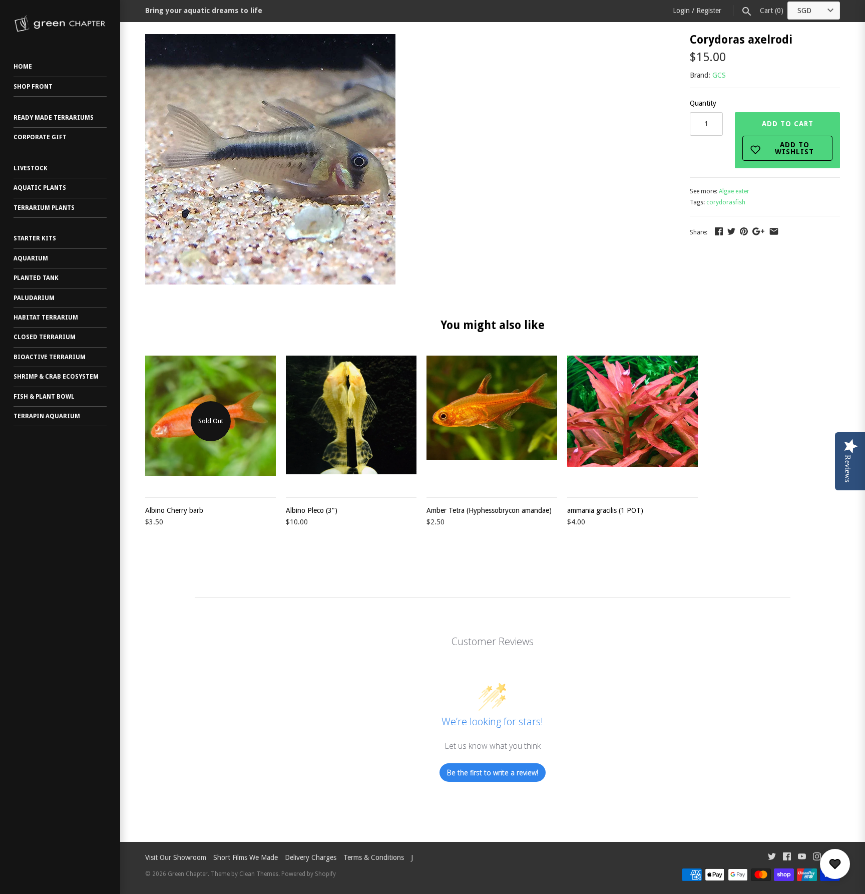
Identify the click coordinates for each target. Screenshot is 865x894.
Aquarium (31, 258)
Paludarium (34, 298)
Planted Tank (36, 277)
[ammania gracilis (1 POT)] (632, 421)
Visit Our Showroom (175, 857)
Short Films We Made (245, 857)
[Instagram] (817, 857)
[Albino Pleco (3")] (351, 421)
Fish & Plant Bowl (44, 396)
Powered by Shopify (308, 873)
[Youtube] (802, 857)
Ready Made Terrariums (54, 117)
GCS (719, 75)
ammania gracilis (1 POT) (605, 510)
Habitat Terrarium (46, 317)
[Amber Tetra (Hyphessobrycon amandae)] (491, 421)
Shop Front (33, 86)
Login (681, 11)
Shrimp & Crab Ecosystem (56, 376)
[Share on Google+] (758, 231)
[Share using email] (774, 231)
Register (708, 11)
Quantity (703, 103)
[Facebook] (787, 857)
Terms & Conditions (373, 857)
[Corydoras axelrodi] (270, 40)
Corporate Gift (40, 137)
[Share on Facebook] (719, 231)
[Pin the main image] (744, 231)
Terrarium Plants (44, 207)
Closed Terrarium (45, 337)
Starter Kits (35, 238)
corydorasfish (725, 202)
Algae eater (734, 191)
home (23, 66)
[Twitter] (772, 857)
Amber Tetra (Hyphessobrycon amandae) (489, 510)
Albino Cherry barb (174, 510)
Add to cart (788, 138)
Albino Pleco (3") (311, 510)
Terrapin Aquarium (47, 416)
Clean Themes (258, 873)
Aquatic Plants (40, 187)
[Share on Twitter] (731, 231)
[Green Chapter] (60, 24)
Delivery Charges (310, 857)
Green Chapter (188, 873)
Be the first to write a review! (492, 772)
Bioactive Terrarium (50, 357)
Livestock (31, 168)
